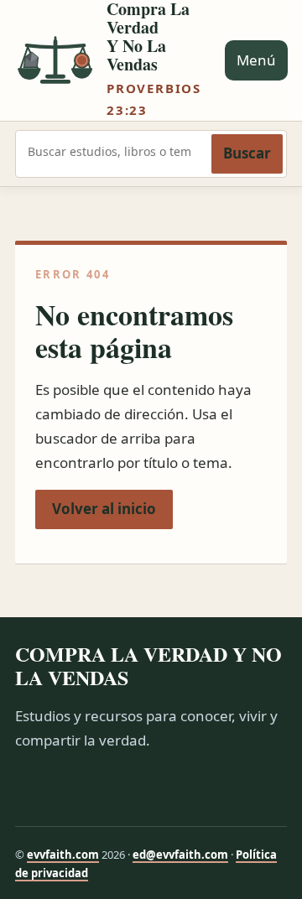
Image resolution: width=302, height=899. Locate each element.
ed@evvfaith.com (180, 854)
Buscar (247, 153)
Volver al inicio (104, 508)
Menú (256, 60)
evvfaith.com (63, 854)
